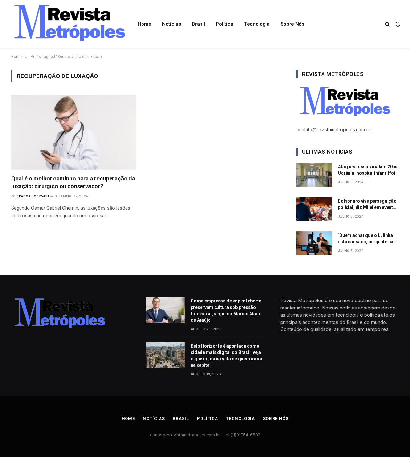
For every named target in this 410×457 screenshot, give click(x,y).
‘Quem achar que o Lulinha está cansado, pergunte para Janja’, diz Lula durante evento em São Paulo (368, 239)
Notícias (171, 24)
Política (224, 24)
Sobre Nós (292, 24)
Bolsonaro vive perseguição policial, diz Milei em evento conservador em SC (367, 204)
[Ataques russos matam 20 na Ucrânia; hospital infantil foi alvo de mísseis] (314, 175)
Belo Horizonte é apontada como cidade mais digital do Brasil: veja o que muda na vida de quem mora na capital (226, 355)
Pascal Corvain (34, 196)
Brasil (198, 24)
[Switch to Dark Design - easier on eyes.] (397, 24)
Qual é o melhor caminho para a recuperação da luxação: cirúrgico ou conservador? (73, 182)
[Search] (387, 24)
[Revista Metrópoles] (68, 24)
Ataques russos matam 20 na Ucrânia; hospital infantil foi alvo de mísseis (368, 170)
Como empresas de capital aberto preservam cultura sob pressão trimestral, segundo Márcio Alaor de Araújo (226, 310)
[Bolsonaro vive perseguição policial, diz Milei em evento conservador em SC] (314, 209)
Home (144, 24)
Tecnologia (257, 24)
